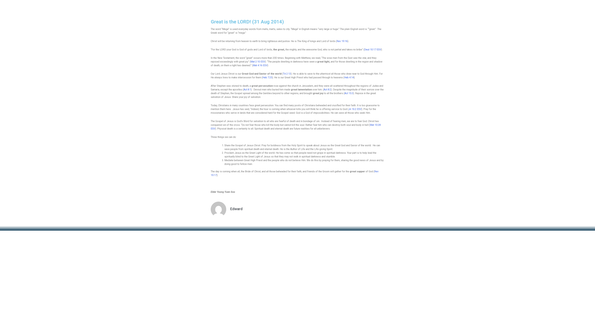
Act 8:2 (327, 89)
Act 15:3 (348, 93)
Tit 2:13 (287, 73)
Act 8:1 (247, 89)
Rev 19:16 (342, 41)
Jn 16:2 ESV (354, 109)
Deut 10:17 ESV (372, 49)
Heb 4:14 (349, 77)
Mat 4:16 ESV (260, 65)
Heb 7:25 (267, 77)
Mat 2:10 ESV (258, 61)
